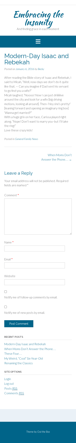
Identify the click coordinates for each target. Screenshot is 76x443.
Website (9, 276)
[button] (38, 42)
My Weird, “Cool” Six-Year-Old (23, 358)
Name (9, 242)
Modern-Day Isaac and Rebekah (25, 344)
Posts (10, 388)
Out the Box (43, 431)
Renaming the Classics (18, 363)
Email (8, 259)
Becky (41, 69)
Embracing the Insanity (38, 18)
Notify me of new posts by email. (24, 312)
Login (7, 379)
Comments (14, 393)
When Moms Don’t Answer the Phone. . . (30, 349)
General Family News (26, 139)
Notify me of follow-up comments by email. (30, 297)
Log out (9, 383)
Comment (11, 195)
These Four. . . (13, 353)
